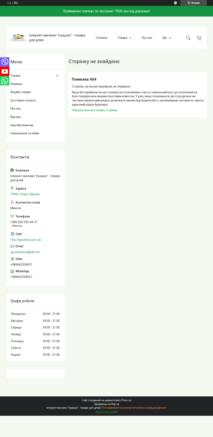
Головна (101, 37)
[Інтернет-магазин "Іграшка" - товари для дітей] (18, 38)
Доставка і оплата (23, 100)
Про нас (147, 37)
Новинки (16, 84)
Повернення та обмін (24, 133)
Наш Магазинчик (21, 125)
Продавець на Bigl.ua (106, 404)
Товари (122, 37)
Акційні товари (20, 92)
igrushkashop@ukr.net (25, 252)
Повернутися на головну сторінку (94, 110)
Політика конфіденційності (150, 407)
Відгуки (15, 117)
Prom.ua (126, 400)
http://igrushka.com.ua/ (25, 239)
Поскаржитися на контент (117, 407)
